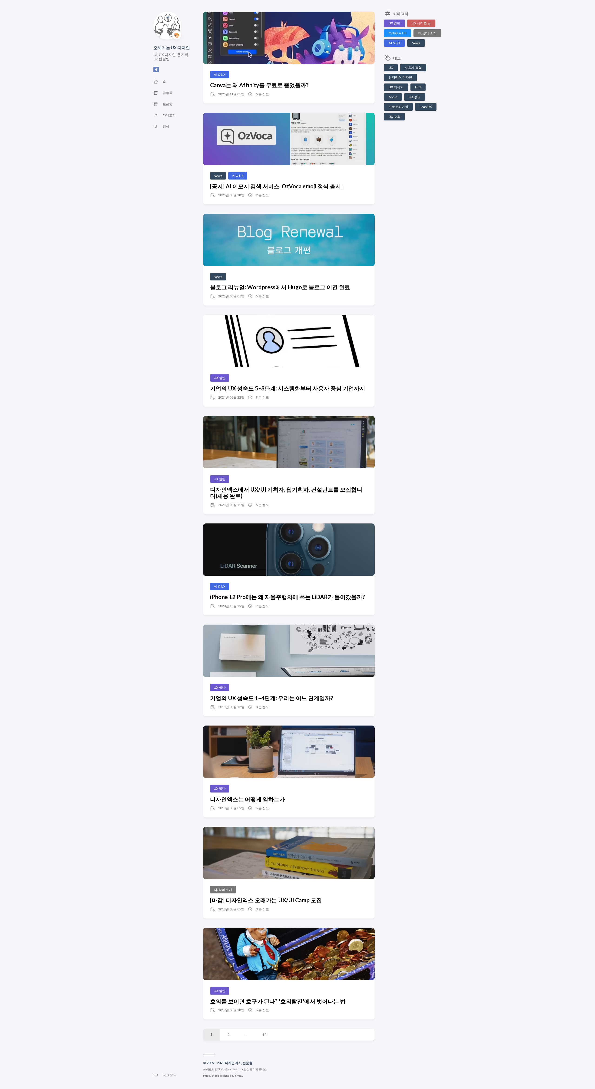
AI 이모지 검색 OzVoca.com (220, 1069)
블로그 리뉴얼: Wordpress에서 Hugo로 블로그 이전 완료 (280, 287)
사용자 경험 (413, 68)
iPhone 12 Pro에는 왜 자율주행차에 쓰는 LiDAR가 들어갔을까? (287, 596)
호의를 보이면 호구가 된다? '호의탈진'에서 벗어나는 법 (278, 1001)
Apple (393, 97)
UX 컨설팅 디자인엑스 (253, 1069)
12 (264, 1034)
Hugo (206, 1075)
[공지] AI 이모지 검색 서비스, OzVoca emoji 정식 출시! (276, 186)
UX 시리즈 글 (421, 23)
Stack (215, 1075)
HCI (418, 87)
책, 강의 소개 (427, 33)
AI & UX (394, 43)
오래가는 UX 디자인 (171, 47)
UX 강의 (414, 97)
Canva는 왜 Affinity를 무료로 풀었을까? (259, 85)
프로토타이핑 (398, 107)
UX (391, 68)
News (416, 43)
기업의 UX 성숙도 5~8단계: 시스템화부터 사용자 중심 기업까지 (287, 388)
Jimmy (239, 1075)
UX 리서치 (396, 87)
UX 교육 (394, 117)
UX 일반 (394, 23)
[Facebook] (156, 71)
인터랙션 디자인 (400, 77)
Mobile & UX (398, 33)
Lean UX (426, 107)
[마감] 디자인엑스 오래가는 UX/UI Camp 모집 (266, 900)
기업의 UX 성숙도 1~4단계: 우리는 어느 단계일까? (271, 698)
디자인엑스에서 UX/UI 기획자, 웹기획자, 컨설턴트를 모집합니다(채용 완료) (286, 492)
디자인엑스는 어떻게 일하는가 (247, 799)
